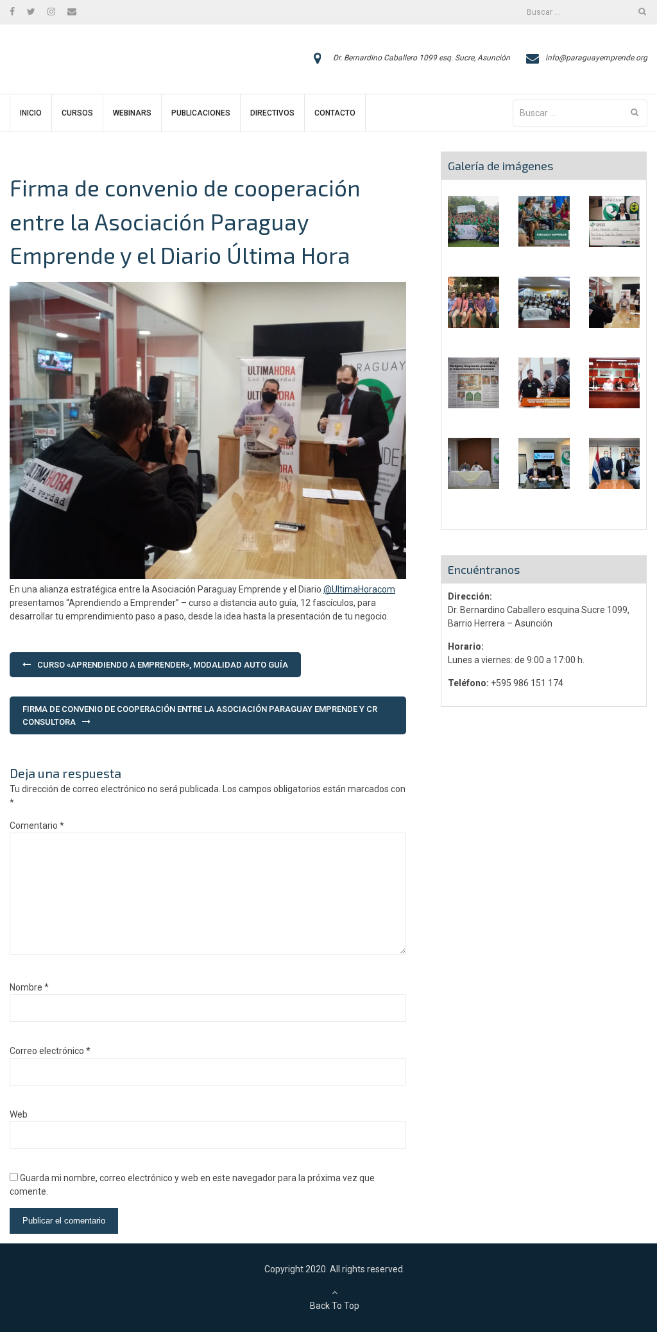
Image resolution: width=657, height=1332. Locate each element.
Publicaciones (200, 112)
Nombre (29, 987)
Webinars (132, 112)
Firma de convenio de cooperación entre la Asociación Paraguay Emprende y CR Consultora (199, 715)
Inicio (31, 112)
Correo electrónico (50, 1051)
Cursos (77, 112)
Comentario (37, 825)
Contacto (334, 112)
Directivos (272, 112)
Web (19, 1114)
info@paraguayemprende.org (596, 57)
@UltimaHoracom (359, 589)
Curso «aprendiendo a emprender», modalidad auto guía (162, 665)
